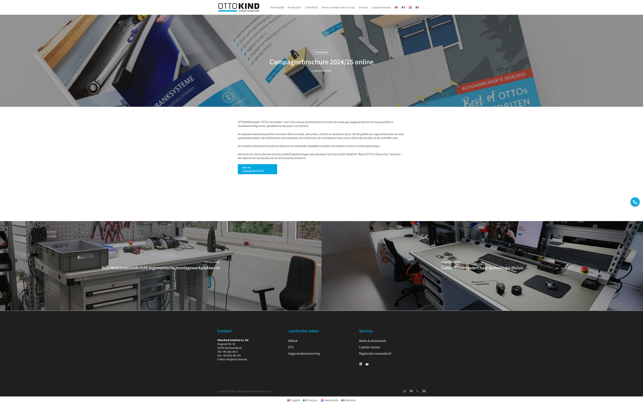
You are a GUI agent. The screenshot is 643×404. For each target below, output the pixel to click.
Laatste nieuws (369, 347)
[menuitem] (396, 7)
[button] (257, 169)
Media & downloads (372, 341)
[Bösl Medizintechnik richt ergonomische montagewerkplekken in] (161, 266)
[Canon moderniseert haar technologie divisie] (482, 266)
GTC (291, 347)
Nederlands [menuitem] (331, 400)
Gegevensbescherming (304, 353)
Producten (321, 52)
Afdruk (293, 341)
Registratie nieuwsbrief (375, 353)
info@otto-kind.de (236, 359)
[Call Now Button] (635, 202)
